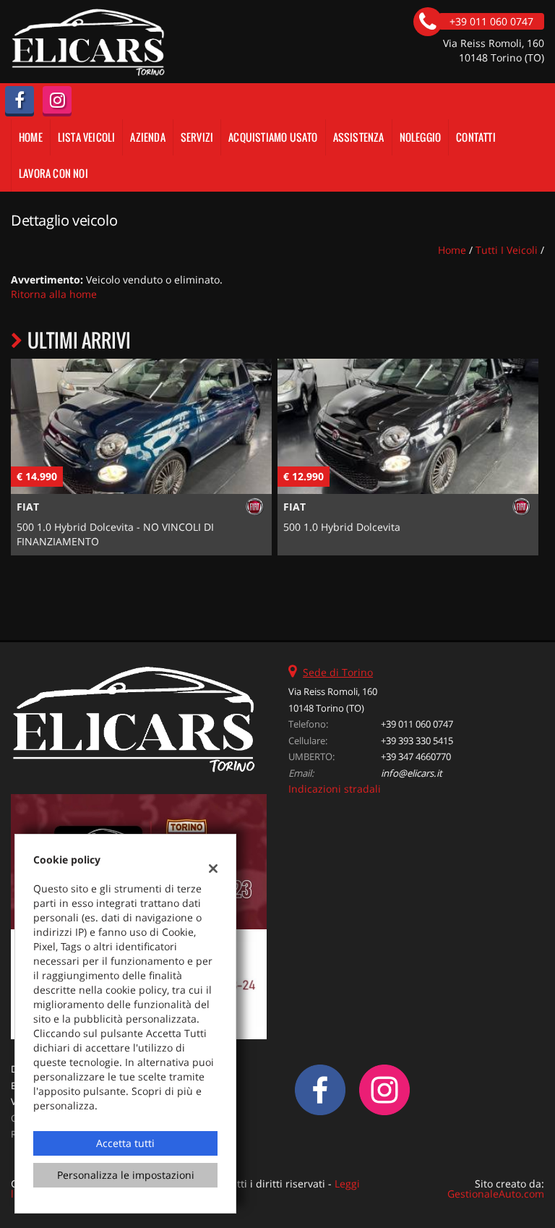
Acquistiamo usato (272, 137)
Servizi (197, 137)
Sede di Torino (338, 672)
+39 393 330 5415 (417, 740)
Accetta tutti (125, 1143)
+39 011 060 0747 (417, 723)
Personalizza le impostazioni (125, 1175)
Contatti (476, 137)
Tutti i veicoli (507, 250)
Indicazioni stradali (334, 789)
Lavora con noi (53, 173)
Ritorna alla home (54, 294)
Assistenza (358, 137)
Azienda (147, 137)
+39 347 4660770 (416, 756)
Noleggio (421, 137)
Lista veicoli (87, 137)
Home (31, 137)
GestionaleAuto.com (495, 1194)
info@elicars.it (411, 773)
